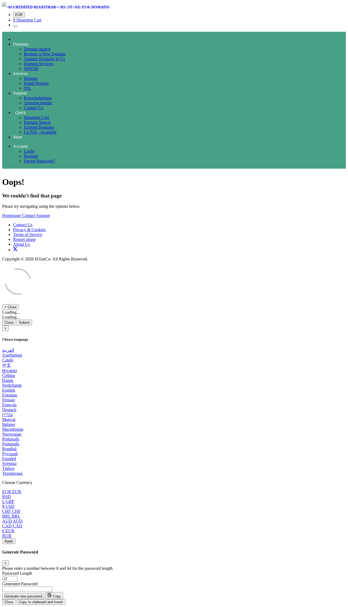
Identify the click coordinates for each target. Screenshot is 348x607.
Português (10, 439)
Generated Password (20, 583)
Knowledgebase (38, 98)
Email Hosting (36, 83)
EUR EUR (11, 491)
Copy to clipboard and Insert (41, 602)
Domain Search (37, 49)
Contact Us (33, 107)
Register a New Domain (45, 54)
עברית (7, 414)
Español (9, 458)
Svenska (9, 463)
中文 (6, 365)
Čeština (8, 375)
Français (9, 404)
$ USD (8, 506)
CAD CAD (12, 526)
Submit (24, 322)
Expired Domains (39, 127)
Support (20, 93)
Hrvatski (9, 370)
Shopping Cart (36, 117)
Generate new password (23, 596)
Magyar (8, 419)
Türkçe (8, 468)
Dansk (7, 380)
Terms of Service (27, 234)
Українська (12, 473)
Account (20, 146)
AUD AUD (12, 521)
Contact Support (36, 215)
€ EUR (8, 531)
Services (20, 73)
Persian (8, 400)
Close (8, 322)
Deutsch (9, 409)
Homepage (12, 215)
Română (9, 448)
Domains (21, 44)
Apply (8, 541)
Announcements (38, 102)
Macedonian (12, 429)
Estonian (9, 395)
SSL (28, 88)
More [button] (17, 137)
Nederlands (12, 385)
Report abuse (24, 239)
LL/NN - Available (40, 132)
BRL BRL (11, 516)
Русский (10, 453)
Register (31, 156)
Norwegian (11, 434)
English (8, 390)
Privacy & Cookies (29, 229)
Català (7, 360)
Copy (56, 596)
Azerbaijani (12, 355)
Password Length (17, 573)
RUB (6, 535)
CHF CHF (11, 511)
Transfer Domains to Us (44, 58)
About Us (21, 244)
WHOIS (31, 68)
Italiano (8, 424)
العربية (8, 350)
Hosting (31, 78)
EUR (19, 15)
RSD (6, 496)
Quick (19, 112)
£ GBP (8, 501)
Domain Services (38, 63)
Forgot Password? (39, 161)
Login (29, 151)
